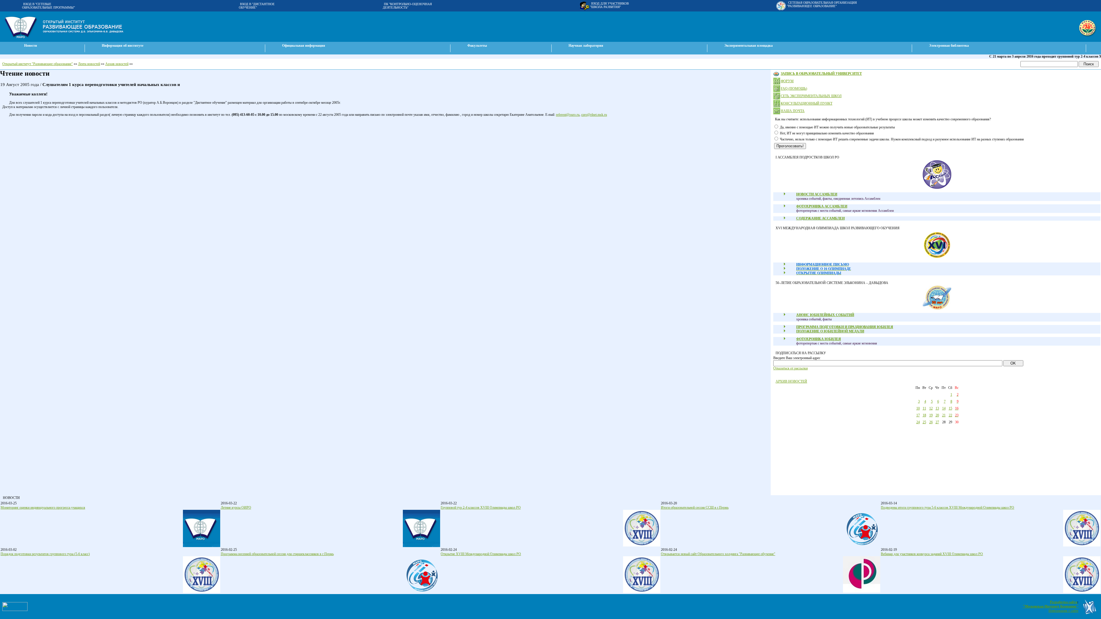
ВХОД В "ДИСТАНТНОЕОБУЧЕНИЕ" (257, 5)
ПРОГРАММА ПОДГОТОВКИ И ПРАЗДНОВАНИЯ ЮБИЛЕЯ (844, 327)
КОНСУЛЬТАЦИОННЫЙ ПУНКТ (806, 103)
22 (950, 415)
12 (931, 408)
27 (937, 422)
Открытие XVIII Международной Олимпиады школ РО (481, 554)
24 (918, 422)
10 (918, 408)
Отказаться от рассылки (790, 368)
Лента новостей (89, 64)
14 (944, 408)
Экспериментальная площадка (748, 45)
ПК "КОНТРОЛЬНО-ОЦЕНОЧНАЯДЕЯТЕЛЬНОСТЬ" (407, 5)
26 (931, 422)
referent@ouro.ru (567, 115)
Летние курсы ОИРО (236, 508)
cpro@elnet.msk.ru (594, 115)
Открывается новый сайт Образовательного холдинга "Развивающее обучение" (718, 554)
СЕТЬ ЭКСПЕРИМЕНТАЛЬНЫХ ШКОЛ (811, 96)
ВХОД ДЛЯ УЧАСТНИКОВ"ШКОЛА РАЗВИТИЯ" (609, 5)
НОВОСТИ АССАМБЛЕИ (816, 194)
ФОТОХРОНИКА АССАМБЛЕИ (821, 206)
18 (924, 415)
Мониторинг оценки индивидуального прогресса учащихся (43, 508)
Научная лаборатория (586, 45)
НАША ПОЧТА (793, 111)
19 (931, 415)
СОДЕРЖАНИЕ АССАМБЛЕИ (820, 218)
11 (924, 408)
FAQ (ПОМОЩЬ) (794, 89)
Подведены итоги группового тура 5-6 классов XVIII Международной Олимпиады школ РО (947, 508)
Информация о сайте (1063, 611)
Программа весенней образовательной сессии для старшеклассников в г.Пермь (277, 554)
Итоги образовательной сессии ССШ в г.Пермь (695, 508)
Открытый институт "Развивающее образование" (37, 64)
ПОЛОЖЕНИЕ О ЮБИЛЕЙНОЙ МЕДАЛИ (830, 331)
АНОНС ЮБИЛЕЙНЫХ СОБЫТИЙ (825, 315)
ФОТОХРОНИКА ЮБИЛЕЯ (818, 339)
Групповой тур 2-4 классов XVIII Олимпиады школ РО (481, 508)
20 (937, 415)
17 (918, 415)
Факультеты (477, 45)
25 (924, 422)
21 (944, 415)
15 (950, 408)
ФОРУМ (787, 81)
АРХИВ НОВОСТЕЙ (791, 381)
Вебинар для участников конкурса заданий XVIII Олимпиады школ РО (932, 554)
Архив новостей (116, 64)
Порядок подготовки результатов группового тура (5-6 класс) (45, 554)
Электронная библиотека (949, 45)
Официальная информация (303, 45)
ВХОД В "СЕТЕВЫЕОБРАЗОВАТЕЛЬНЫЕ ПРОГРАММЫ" (48, 5)
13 (937, 408)
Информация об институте (122, 45)
